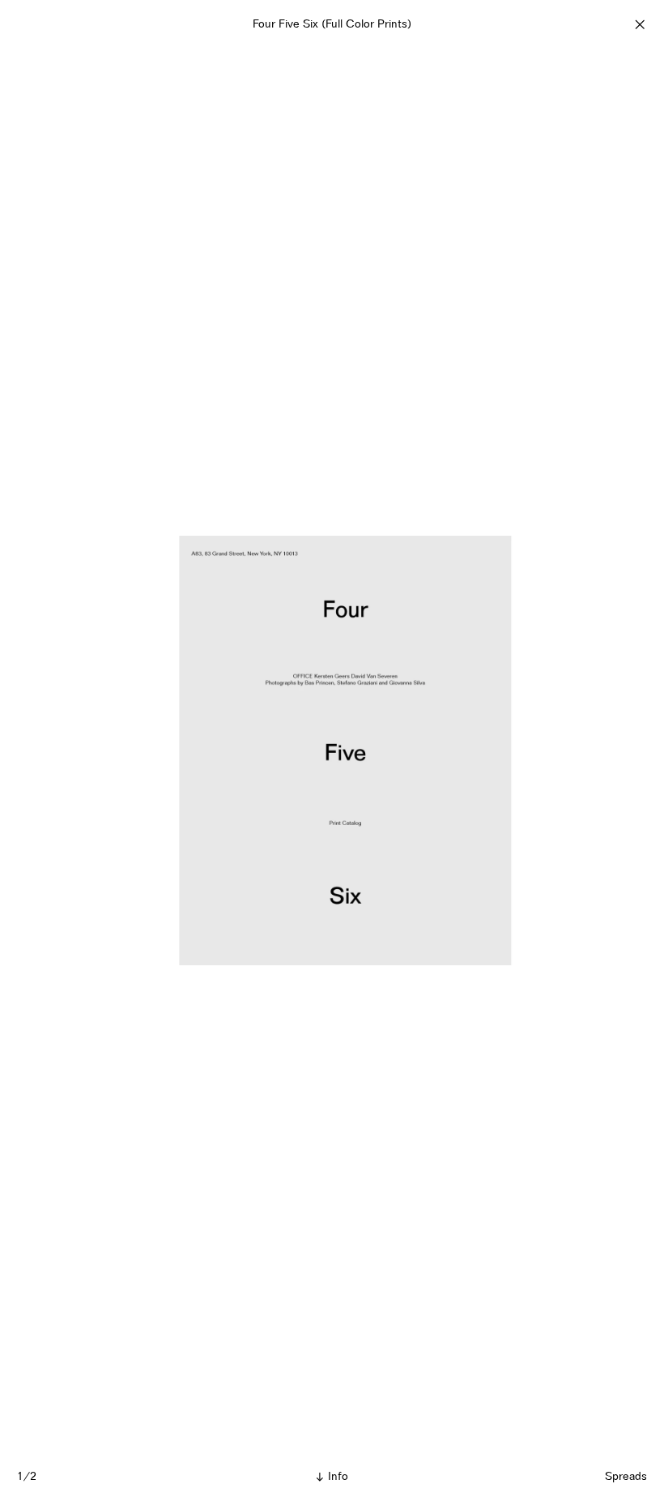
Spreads (626, 1476)
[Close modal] (639, 24)
